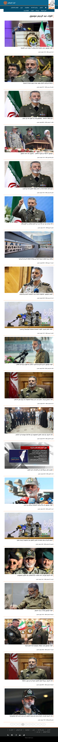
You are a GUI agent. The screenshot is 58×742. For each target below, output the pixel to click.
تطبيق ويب (26, 10)
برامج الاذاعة (34, 7)
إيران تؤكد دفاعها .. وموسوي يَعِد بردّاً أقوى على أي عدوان (37, 118)
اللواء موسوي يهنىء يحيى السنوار (44, 610)
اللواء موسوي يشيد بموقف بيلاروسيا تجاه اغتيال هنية (39, 645)
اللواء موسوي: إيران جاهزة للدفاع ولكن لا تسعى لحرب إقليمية (37, 48)
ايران (21, 7)
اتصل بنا (11, 730)
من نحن (38, 732)
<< (43, 724)
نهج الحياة (43, 10)
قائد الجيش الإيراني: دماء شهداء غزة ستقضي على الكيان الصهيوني (35, 575)
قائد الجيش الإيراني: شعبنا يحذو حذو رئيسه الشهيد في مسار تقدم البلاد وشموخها (31, 716)
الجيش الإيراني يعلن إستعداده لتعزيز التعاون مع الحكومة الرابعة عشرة (35, 540)
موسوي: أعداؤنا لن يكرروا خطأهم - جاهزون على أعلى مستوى (37, 153)
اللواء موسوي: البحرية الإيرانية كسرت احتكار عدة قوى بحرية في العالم (34, 364)
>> (12, 724)
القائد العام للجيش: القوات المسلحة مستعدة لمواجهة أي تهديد (36, 329)
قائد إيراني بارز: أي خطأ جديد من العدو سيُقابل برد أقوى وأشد (37, 224)
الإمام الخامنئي (14, 7)
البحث (32, 10)
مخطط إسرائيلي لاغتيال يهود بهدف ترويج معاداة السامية (38, 83)
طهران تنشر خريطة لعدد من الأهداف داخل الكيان (40, 470)
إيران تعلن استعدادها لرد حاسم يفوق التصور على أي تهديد (38, 188)
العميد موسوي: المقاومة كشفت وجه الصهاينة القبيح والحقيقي (36, 294)
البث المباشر (19, 730)
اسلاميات (27, 7)
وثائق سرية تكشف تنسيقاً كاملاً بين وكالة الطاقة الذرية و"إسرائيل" (36, 259)
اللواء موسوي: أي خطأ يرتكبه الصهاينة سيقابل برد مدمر (38, 505)
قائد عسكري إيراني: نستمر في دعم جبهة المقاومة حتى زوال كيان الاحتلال (33, 399)
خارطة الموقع (46, 732)
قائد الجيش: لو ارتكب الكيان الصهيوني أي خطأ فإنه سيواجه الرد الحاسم (34, 434)
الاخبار (41, 7)
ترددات (37, 10)
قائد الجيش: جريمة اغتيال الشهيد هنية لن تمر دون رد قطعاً (37, 681)
